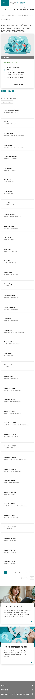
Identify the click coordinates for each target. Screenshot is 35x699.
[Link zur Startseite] (14, 3)
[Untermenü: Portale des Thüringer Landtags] (32, 694)
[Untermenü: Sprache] (32, 690)
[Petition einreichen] (31, 622)
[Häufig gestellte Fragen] (31, 662)
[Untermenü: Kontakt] (32, 686)
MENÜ (5, 3)
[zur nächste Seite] (29, 572)
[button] (8, 8)
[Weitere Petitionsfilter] (30, 91)
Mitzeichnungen (8, 91)
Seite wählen (25, 578)
